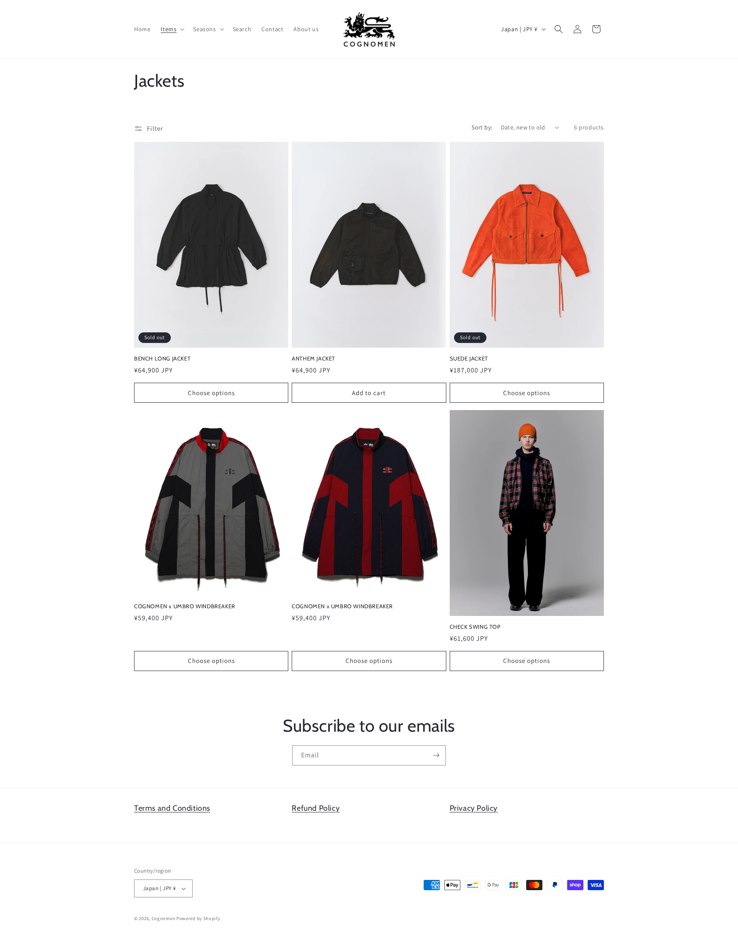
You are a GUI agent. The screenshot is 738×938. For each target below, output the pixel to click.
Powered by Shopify (198, 918)
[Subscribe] (436, 755)
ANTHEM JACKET (313, 358)
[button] (171, 29)
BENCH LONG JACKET (162, 358)
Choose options (211, 392)
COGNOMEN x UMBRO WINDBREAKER (184, 606)
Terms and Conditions (172, 808)
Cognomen (164, 918)
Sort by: (482, 127)
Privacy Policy (474, 808)
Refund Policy (316, 808)
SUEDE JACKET (469, 358)
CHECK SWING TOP (475, 626)
